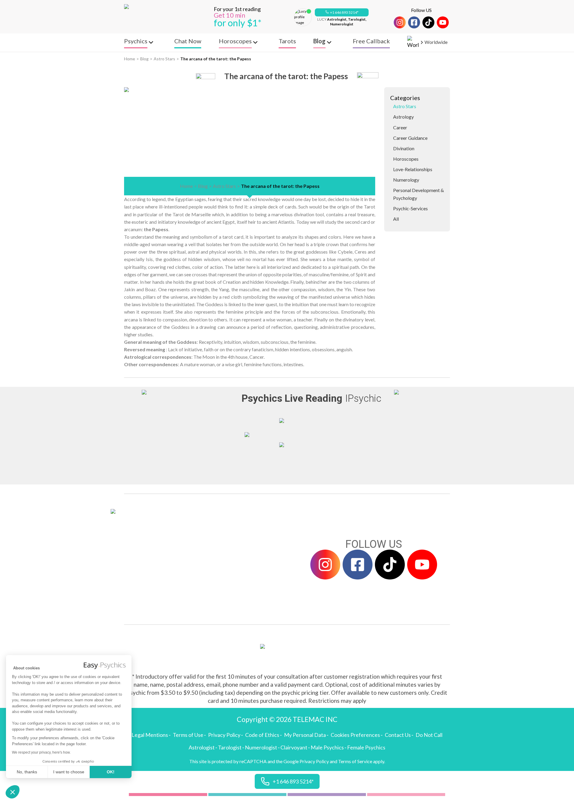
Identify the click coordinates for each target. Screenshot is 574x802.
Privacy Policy (224, 735)
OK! (111, 771)
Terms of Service (355, 761)
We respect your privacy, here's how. (41, 752)
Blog (144, 58)
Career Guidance (410, 138)
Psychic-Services (410, 208)
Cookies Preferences (355, 735)
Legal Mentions (150, 735)
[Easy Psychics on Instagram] (400, 22)
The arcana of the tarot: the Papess (215, 58)
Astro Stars (164, 58)
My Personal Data (305, 735)
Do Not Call (429, 735)
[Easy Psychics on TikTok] (428, 22)
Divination (403, 148)
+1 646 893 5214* (344, 12)
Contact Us (398, 735)
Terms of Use (188, 735)
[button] (12, 792)
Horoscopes (406, 159)
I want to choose (68, 771)
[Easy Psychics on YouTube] (443, 22)
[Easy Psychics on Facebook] (414, 22)
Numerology (406, 180)
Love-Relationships (412, 169)
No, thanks (27, 771)
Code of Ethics (262, 735)
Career (400, 127)
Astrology (403, 116)
